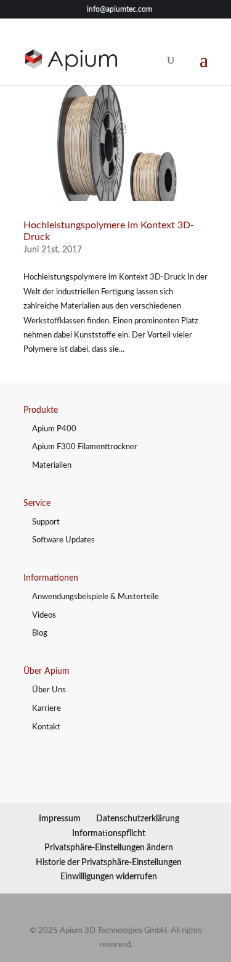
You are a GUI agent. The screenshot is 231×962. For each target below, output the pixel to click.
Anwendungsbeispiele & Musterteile (95, 597)
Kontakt (46, 727)
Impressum (60, 819)
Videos (44, 616)
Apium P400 (54, 429)
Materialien (51, 466)
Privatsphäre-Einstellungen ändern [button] (108, 848)
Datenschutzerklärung (137, 819)
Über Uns (49, 690)
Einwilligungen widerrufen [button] (108, 877)
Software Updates (63, 540)
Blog (39, 633)
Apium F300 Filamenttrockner (84, 447)
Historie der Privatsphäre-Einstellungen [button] (109, 862)
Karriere (46, 709)
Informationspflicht (108, 833)
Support (46, 522)
